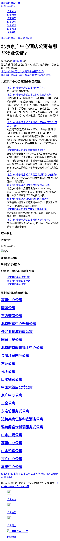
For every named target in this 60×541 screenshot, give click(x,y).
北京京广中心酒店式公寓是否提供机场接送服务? (26, 75)
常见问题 (11, 25)
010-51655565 (8, 6)
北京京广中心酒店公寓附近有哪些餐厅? (27, 199)
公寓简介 (11, 11)
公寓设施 (11, 22)
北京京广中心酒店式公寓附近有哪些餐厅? (28, 220)
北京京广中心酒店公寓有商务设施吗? (26, 150)
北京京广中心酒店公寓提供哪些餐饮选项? (22, 71)
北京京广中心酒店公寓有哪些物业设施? (27, 209)
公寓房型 (11, 18)
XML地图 (24, 486)
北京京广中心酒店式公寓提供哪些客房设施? (29, 94)
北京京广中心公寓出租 (18, 277)
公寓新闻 (11, 29)
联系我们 (11, 32)
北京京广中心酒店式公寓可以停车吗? (26, 88)
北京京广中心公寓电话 (18, 281)
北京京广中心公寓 (10, 38)
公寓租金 (11, 15)
